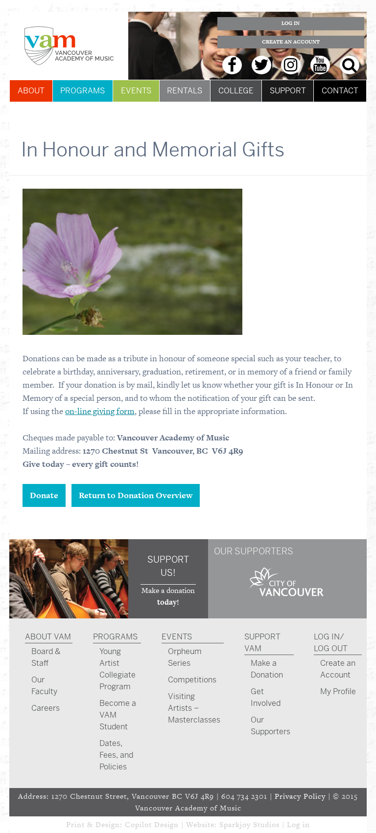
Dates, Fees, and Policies (116, 755)
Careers (45, 708)
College (236, 91)
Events (136, 91)
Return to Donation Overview (135, 495)
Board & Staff (46, 657)
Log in (298, 824)
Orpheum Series (185, 657)
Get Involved (266, 697)
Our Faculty (44, 686)
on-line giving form (100, 411)
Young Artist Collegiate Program (117, 669)
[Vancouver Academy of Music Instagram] (291, 65)
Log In (291, 23)
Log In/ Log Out (331, 643)
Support (288, 91)
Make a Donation (267, 669)
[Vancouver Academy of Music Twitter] (261, 65)
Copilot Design (152, 824)
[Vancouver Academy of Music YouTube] (320, 65)
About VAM (48, 637)
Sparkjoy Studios (249, 824)
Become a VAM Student (117, 715)
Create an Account (291, 41)
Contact (340, 91)
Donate (44, 495)
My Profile (338, 691)
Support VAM (262, 643)
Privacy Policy (300, 796)
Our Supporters (270, 726)
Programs (82, 91)
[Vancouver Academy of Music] (68, 45)
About (31, 91)
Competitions (192, 680)
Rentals (184, 91)
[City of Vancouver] (287, 597)
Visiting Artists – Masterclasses (194, 708)
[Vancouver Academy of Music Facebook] (232, 65)
